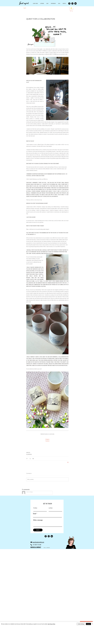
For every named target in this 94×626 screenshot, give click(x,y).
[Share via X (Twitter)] (30, 458)
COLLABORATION (29, 454)
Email (34, 513)
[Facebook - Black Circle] (69, 3)
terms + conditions (47, 547)
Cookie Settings (81, 624)
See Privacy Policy (51, 624)
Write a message (38, 520)
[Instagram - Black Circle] (72, 3)
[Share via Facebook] (26, 458)
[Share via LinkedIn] (33, 458)
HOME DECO (28, 452)
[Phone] (31, 545)
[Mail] (31, 542)
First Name (35, 507)
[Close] (92, 624)
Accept (88, 624)
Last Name (50, 507)
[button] (71, 9)
